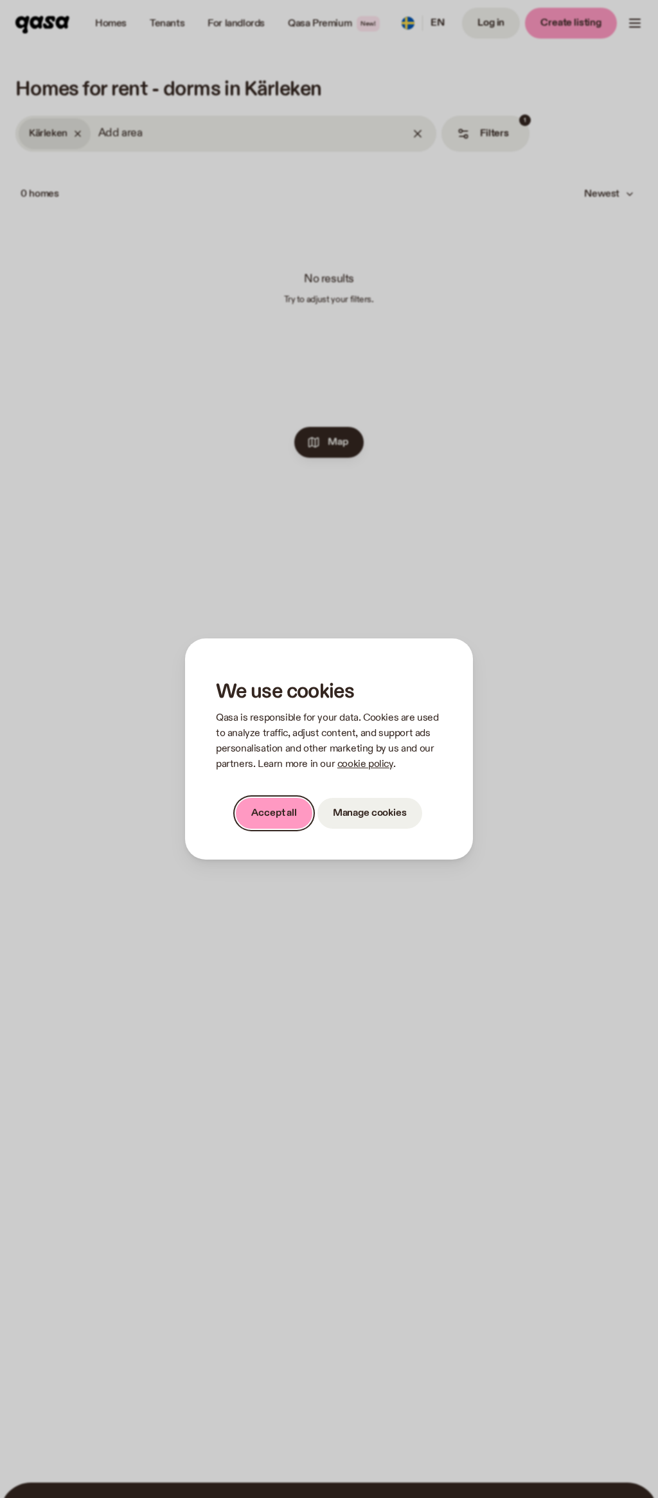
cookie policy (365, 764)
